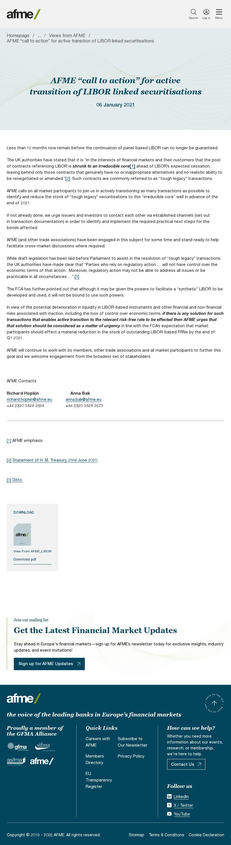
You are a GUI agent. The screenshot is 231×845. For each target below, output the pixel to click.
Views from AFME (67, 35)
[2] (67, 178)
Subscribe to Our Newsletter (132, 741)
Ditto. (17, 479)
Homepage (18, 35)
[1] (9, 440)
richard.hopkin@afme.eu (29, 399)
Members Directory (95, 759)
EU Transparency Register (99, 780)
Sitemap (136, 834)
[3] (77, 276)
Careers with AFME (98, 741)
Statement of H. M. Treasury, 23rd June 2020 (54, 460)
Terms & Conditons (166, 834)
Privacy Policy (131, 755)
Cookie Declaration (206, 834)
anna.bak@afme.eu (83, 399)
